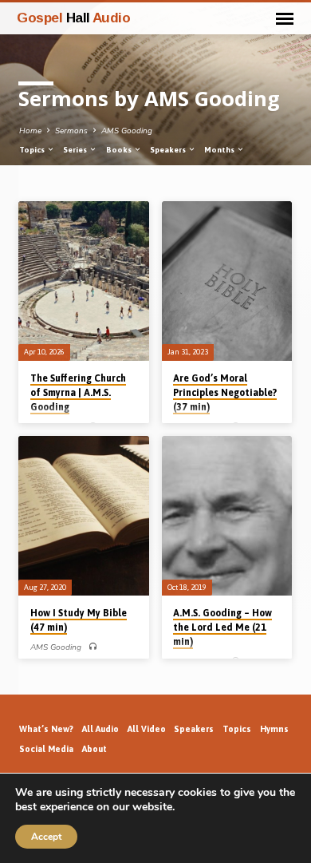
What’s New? (46, 729)
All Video (147, 729)
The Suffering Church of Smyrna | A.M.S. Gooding (78, 393)
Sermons (71, 131)
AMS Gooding (126, 131)
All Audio (100, 729)
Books (119, 149)
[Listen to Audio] (93, 647)
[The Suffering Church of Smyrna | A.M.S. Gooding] (83, 281)
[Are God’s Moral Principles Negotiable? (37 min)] (227, 281)
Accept (46, 836)
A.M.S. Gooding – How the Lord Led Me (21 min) (222, 627)
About (94, 749)
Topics (32, 149)
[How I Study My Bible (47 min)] (83, 516)
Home (30, 131)
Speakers (168, 149)
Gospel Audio (73, 18)
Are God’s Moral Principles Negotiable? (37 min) (225, 393)
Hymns (274, 729)
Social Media (46, 749)
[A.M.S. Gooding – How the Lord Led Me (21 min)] (227, 516)
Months (220, 149)
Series (76, 149)
